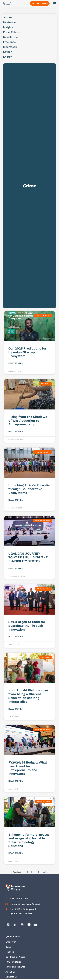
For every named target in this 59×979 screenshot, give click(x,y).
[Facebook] (29, 924)
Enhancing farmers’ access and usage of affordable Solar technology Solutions (29, 840)
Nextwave (9, 22)
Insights (8, 27)
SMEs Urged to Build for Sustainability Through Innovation (26, 625)
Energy (7, 56)
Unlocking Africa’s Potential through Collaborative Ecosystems (29, 489)
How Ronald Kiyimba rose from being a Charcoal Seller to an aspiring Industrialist (28, 696)
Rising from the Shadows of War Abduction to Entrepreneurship (27, 420)
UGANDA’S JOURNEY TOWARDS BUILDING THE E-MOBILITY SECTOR (28, 557)
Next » (45, 872)
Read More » (15, 363)
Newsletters (11, 37)
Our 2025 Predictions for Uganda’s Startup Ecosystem (27, 352)
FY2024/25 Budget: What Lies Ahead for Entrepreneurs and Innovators (27, 768)
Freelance (9, 42)
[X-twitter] (15, 924)
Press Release (12, 32)
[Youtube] (35, 924)
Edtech (7, 51)
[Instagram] (22, 924)
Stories (7, 17)
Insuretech (10, 46)
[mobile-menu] (54, 3)
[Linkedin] (8, 924)
